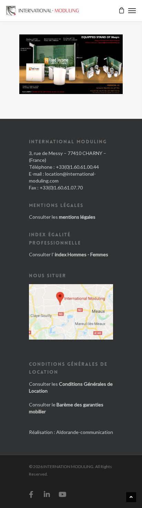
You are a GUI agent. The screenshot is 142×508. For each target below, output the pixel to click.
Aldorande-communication (84, 432)
